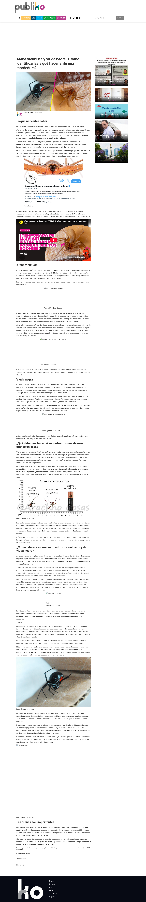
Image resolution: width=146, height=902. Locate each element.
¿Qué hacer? (49, 18)
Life (33, 18)
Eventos (112, 116)
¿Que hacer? (53, 894)
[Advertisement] (73, 39)
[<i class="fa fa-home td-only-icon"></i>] (19, 18)
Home (51, 881)
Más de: (20, 865)
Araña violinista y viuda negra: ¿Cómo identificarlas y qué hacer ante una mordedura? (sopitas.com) (55, 848)
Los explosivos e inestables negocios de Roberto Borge (112, 136)
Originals (61, 18)
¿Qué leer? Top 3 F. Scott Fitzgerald (111, 98)
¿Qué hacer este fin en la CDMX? (112, 114)
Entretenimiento (112, 100)
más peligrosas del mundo (57, 135)
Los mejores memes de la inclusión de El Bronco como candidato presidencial (112, 81)
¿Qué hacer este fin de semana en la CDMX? (111, 157)
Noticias (26, 18)
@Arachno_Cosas (60, 842)
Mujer (39, 18)
